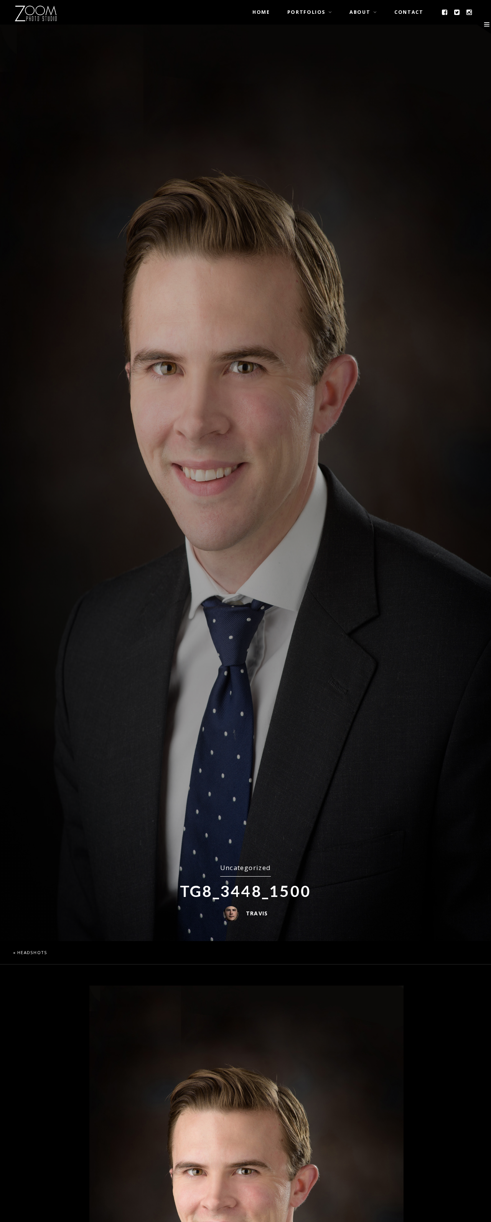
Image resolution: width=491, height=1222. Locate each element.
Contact (408, 12)
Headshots (32, 952)
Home (261, 12)
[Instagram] (469, 12)
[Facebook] (445, 12)
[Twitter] (457, 12)
